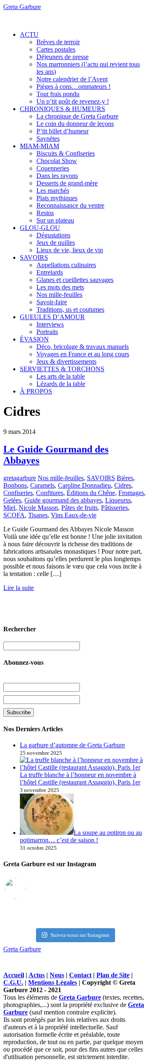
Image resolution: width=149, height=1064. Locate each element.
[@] (27, 888)
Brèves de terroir (58, 41)
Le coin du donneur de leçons (75, 123)
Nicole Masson (38, 507)
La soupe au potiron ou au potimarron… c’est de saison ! (81, 836)
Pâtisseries (114, 507)
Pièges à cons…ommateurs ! (73, 86)
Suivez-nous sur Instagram (79, 935)
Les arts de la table (60, 376)
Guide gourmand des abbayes (63, 500)
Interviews (50, 324)
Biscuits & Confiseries (65, 153)
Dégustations (53, 235)
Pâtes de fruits (79, 507)
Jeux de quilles (55, 242)
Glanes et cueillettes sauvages (74, 279)
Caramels (42, 485)
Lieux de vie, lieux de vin (69, 250)
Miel (9, 507)
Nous (57, 975)
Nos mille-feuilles (59, 294)
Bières (125, 477)
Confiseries (18, 492)
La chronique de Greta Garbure (77, 116)
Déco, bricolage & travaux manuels (82, 346)
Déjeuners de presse (62, 56)
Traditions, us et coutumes (70, 309)
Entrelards (49, 272)
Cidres (122, 485)
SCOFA (14, 515)
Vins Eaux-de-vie (73, 515)
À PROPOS (36, 391)
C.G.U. (13, 982)
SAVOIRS (34, 257)
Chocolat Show (56, 160)
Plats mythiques (56, 197)
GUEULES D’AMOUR (52, 316)
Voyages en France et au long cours (82, 354)
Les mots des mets (60, 287)
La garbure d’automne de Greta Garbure (72, 745)
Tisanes (38, 515)
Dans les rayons (57, 175)
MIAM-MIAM (39, 145)
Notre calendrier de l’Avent (72, 79)
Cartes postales (55, 49)
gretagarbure (19, 477)
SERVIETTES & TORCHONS (62, 368)
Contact (80, 975)
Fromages (131, 492)
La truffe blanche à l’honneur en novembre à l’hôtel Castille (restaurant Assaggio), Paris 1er (80, 778)
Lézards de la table (60, 383)
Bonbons (15, 485)
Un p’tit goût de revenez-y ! (72, 101)
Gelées (12, 500)
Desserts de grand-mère (67, 183)
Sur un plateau (55, 220)
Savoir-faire (51, 302)
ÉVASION (34, 339)
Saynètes (48, 138)
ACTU (29, 34)
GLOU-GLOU (40, 227)
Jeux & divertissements (66, 361)
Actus (37, 975)
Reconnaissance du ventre (70, 205)
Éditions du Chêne (91, 492)
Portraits (47, 331)
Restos (45, 212)
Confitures (49, 492)
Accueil (13, 975)
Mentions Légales (52, 982)
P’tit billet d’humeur (62, 131)
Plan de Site (113, 975)
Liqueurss (118, 500)
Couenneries (52, 168)
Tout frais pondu (57, 93)
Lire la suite (18, 587)
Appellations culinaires (66, 264)
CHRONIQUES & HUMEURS (62, 108)
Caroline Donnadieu (84, 485)
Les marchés (52, 190)
